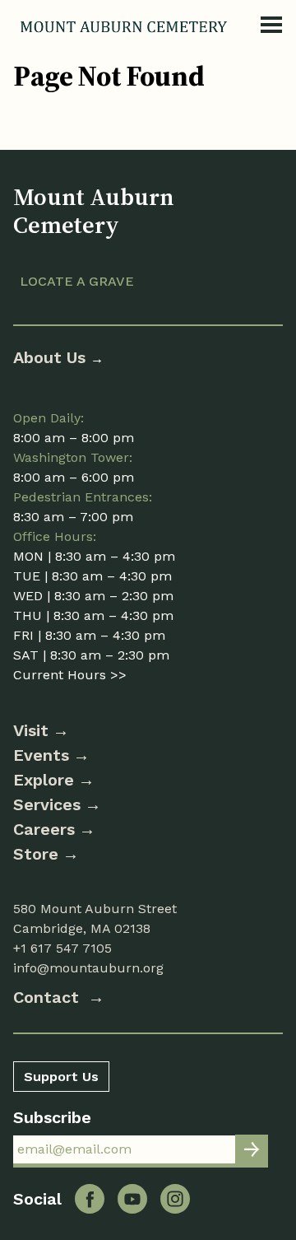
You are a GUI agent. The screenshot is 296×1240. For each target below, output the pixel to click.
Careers (44, 829)
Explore (43, 780)
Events (41, 755)
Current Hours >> (70, 675)
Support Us (61, 1076)
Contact (48, 997)
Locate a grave (77, 281)
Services (47, 804)
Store (35, 854)
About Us (51, 357)
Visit (31, 730)
